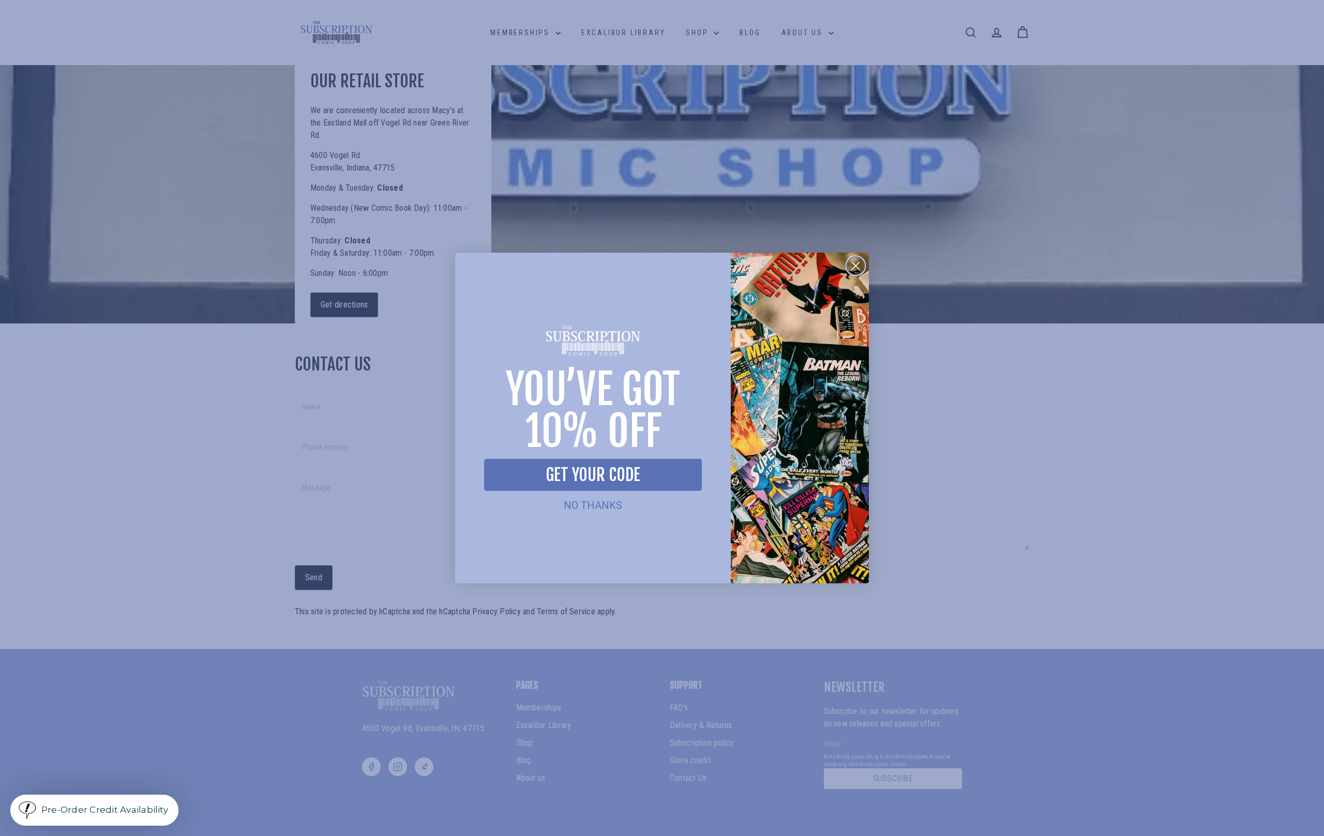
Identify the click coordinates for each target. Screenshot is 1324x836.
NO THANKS (593, 505)
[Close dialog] (856, 266)
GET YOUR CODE (593, 475)
